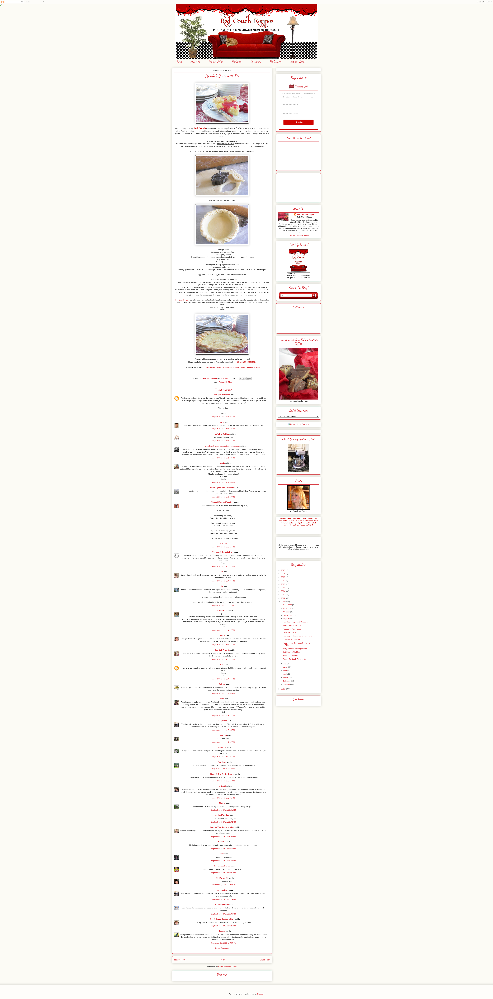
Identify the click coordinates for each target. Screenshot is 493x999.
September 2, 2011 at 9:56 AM (223, 849)
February (287, 681)
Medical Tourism (222, 815)
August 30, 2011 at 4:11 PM (223, 605)
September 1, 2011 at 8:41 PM (223, 810)
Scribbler (222, 842)
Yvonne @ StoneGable (222, 552)
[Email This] (240, 378)
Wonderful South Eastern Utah (295, 659)
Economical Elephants (292, 639)
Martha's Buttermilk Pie (292, 625)
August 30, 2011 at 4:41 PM (223, 645)
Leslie (222, 463)
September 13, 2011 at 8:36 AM (223, 943)
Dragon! (223, 543)
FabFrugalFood (222, 904)
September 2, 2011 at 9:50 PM (223, 861)
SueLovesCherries (222, 866)
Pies (230, 382)
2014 (283, 591)
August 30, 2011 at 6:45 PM (223, 730)
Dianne (222, 635)
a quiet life (222, 735)
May (285, 670)
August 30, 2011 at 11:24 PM (223, 769)
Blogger (260, 994)
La (222, 586)
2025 (283, 570)
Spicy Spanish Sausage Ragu (295, 649)
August (286, 619)
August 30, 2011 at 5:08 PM (223, 693)
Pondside (222, 762)
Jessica (222, 931)
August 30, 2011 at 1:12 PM (223, 429)
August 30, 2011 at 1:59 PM (223, 482)
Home (179, 61)
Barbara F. (222, 747)
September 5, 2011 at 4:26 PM (223, 926)
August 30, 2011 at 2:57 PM (223, 497)
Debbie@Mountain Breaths (222, 488)
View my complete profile (298, 235)
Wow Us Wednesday (224, 367)
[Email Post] (234, 378)
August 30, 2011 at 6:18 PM (223, 716)
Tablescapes (276, 61)
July (285, 663)
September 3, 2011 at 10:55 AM (223, 885)
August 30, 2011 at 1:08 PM (223, 417)
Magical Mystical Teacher (222, 502)
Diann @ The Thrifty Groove (222, 774)
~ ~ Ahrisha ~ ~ (222, 611)
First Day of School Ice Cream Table (297, 636)
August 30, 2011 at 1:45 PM (223, 441)
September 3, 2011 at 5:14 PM (223, 899)
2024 (283, 574)
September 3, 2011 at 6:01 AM (223, 873)
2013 (283, 595)
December (287, 605)
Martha (222, 803)
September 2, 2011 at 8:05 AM (223, 837)
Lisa (222, 664)
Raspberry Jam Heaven (292, 629)
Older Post (265, 960)
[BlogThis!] (243, 378)
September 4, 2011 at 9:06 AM (223, 914)
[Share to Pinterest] (250, 378)
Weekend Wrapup (253, 367)
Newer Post (179, 960)
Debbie (222, 684)
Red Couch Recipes (305, 214)
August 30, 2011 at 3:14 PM (223, 547)
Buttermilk (223, 382)
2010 (283, 689)
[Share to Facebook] (247, 378)
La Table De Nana (222, 434)
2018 (283, 577)
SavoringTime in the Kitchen (222, 827)
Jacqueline (222, 721)
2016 (283, 584)
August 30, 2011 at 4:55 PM (223, 679)
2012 (283, 598)
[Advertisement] (298, 187)
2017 (283, 581)
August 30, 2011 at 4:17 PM (223, 630)
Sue (222, 854)
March (286, 677)
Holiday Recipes (298, 61)
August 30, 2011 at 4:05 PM (223, 581)
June (285, 667)
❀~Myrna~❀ (222, 878)
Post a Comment (222, 948)
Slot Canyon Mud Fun (291, 652)
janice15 (222, 786)
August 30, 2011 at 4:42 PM (223, 659)
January (286, 684)
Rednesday (210, 367)
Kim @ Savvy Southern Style (222, 919)
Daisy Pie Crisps (289, 632)
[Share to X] (245, 378)
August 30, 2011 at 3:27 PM (223, 566)
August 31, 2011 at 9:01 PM (223, 798)
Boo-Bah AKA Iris (222, 650)
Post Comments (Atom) (227, 967)
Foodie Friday (239, 367)
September (288, 615)
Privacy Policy (216, 61)
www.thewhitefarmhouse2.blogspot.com (222, 446)
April (285, 674)
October (286, 612)
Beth (222, 699)
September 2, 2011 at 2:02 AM (223, 822)
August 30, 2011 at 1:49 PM (223, 458)
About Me (195, 61)
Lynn (222, 422)
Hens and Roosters (290, 656)
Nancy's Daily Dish (222, 395)
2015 (283, 588)
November (287, 608)
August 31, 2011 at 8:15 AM (223, 781)
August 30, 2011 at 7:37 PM (223, 742)
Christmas (256, 61)
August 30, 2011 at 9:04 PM (223, 757)
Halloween (237, 61)
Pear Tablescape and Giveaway (295, 622)
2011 (283, 602)
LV (222, 572)
